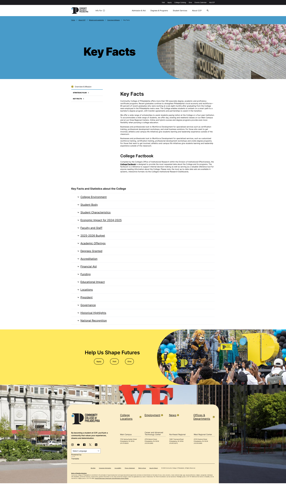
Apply (169, 2)
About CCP (197, 10)
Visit (163, 2)
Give (190, 2)
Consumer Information (105, 468)
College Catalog (180, 2)
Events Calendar (201, 2)
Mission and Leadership (96, 20)
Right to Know (142, 468)
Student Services (180, 10)
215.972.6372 (173, 443)
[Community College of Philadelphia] (79, 10)
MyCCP (212, 2)
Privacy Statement (130, 468)
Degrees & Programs (159, 10)
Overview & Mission (113, 20)
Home (73, 20)
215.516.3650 (149, 443)
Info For (99, 10)
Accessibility (118, 468)
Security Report (153, 468)
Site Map (93, 468)
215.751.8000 (124, 443)
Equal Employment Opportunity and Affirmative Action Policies (111, 478)
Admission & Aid (139, 10)
